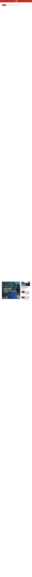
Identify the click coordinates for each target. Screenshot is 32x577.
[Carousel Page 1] (19, 289)
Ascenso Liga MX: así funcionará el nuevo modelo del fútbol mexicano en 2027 (27, 298)
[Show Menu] (2, 1)
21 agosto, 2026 (27, 300)
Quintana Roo (6, 286)
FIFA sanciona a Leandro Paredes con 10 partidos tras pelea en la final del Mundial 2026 (27, 292)
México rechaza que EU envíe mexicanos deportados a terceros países (25, 287)
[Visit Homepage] (16, 1)
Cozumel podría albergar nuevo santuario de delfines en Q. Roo (9, 290)
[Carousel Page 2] (19, 290)
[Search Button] (29, 1)
